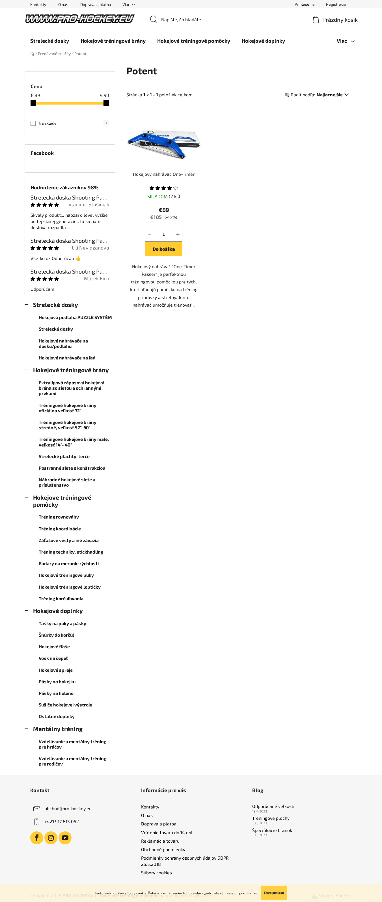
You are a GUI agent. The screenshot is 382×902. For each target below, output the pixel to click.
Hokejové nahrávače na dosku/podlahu (63, 343)
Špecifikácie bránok (272, 830)
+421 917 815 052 (61, 821)
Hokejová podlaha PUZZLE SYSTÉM (75, 317)
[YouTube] (65, 837)
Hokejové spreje (56, 670)
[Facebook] (36, 837)
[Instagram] (50, 837)
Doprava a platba (95, 4)
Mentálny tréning (58, 728)
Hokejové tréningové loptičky (70, 586)
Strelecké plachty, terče (64, 456)
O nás (63, 4)
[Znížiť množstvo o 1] (149, 234)
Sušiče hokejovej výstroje (65, 704)
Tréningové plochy (271, 818)
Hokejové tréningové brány (71, 369)
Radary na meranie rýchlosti (69, 563)
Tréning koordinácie (60, 528)
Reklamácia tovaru (160, 841)
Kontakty (38, 4)
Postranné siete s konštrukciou (72, 467)
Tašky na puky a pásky (62, 623)
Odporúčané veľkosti (273, 806)
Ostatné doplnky (57, 716)
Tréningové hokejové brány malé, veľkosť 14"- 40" (74, 441)
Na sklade (73, 123)
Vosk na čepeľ (53, 658)
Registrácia (336, 4)
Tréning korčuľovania (61, 598)
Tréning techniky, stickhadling (71, 551)
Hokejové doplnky (58, 610)
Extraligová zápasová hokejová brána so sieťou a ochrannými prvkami (71, 388)
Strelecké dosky (55, 304)
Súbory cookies (156, 872)
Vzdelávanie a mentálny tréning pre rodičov (72, 761)
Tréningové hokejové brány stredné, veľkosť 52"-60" (67, 424)
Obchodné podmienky (163, 849)
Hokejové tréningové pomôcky (62, 501)
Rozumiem (274, 892)
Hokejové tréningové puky (66, 575)
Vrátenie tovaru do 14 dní (166, 832)
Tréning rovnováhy (59, 516)
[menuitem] (50, 40)
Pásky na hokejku (57, 681)
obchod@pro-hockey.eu (68, 808)
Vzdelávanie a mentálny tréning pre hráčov (72, 744)
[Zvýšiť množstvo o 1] (178, 234)
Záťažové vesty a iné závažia (69, 540)
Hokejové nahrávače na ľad (67, 357)
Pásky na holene (56, 693)
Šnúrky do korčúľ (56, 635)
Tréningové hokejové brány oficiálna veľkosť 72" (67, 407)
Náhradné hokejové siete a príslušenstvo (67, 482)
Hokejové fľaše (54, 646)
